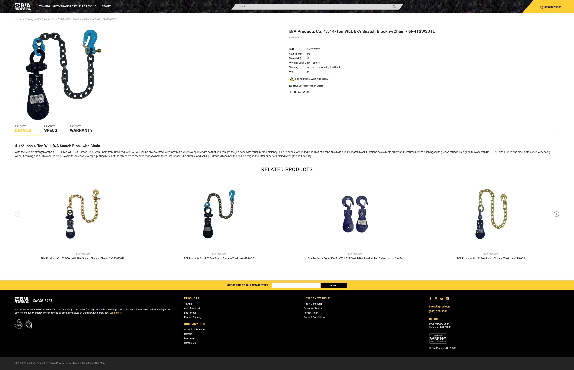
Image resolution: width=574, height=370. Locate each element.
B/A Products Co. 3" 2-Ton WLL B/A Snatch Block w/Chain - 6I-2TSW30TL (83, 258)
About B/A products (194, 329)
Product (23, 129)
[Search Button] (394, 7)
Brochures (189, 338)
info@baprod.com (440, 306)
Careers (188, 334)
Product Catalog (192, 317)
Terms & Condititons (314, 317)
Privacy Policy (311, 312)
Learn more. (116, 312)
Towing (188, 303)
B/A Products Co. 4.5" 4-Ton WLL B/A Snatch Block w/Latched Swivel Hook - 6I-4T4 (355, 258)
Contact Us (190, 343)
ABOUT (106, 6)
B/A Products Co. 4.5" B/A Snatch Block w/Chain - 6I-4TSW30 (219, 258)
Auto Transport (192, 308)
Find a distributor (313, 303)
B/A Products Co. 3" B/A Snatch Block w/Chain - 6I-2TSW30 (491, 258)
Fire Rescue (190, 312)
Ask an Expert (316, 86)
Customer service (313, 308)
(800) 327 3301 (552, 7)
